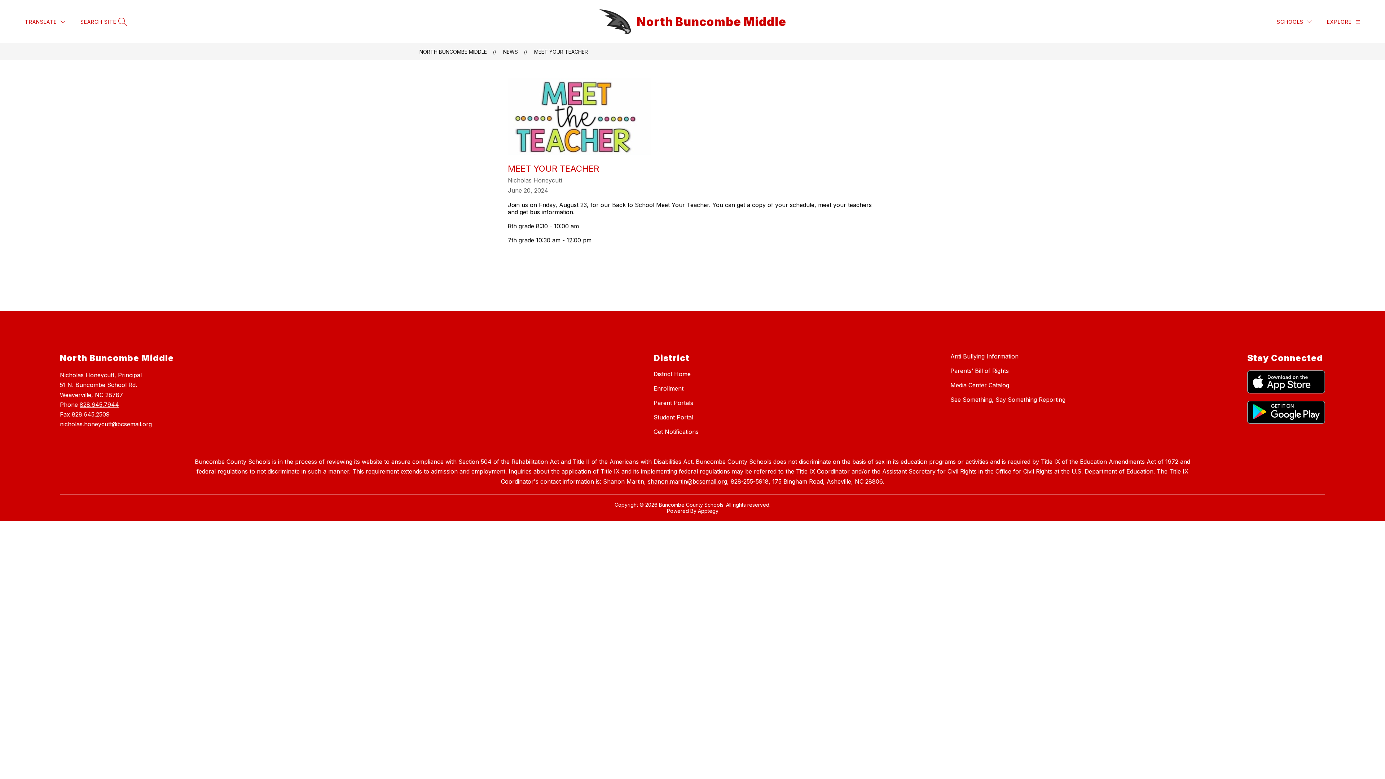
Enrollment (668, 388)
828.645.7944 (99, 404)
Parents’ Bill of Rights (979, 370)
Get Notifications (676, 431)
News (510, 52)
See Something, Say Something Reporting (1007, 399)
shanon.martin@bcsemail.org (687, 481)
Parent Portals (673, 402)
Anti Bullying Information (984, 356)
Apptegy (708, 511)
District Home (672, 374)
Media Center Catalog (979, 385)
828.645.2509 (91, 414)
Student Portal (673, 417)
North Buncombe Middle (453, 52)
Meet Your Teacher (561, 52)
